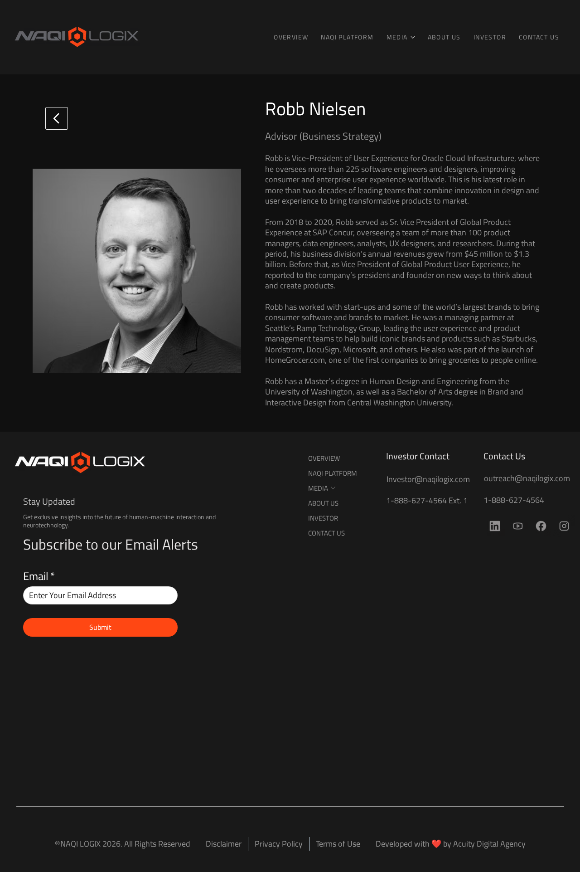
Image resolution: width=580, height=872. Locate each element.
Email (39, 576)
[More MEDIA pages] (413, 37)
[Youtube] (518, 526)
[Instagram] (564, 526)
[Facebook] (541, 526)
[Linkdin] (494, 526)
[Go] (56, 118)
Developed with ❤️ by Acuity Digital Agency (451, 844)
